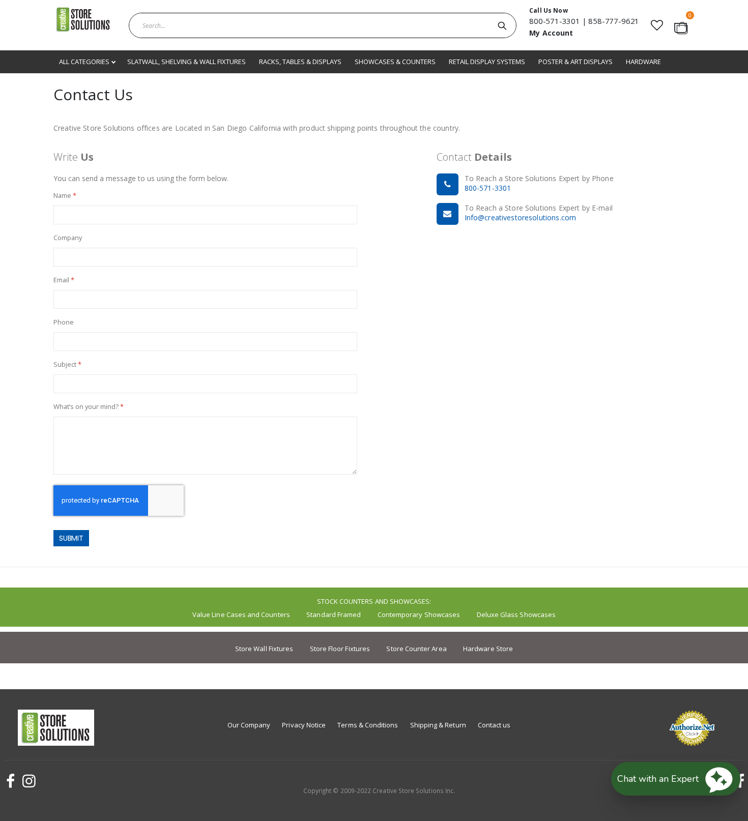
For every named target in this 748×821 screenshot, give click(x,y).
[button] (656, 25)
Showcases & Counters (395, 61)
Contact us (494, 724)
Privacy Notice (304, 724)
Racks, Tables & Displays (300, 61)
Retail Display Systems (487, 61)
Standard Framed (333, 614)
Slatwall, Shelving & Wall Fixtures (186, 61)
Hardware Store (488, 648)
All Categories (85, 61)
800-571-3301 (554, 21)
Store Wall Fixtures (264, 648)
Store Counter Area (416, 648)
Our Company (249, 724)
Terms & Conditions (367, 724)
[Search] (502, 25)
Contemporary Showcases (419, 614)
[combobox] (322, 25)
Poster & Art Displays (575, 61)
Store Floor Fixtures (340, 648)
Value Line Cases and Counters (241, 614)
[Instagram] (27, 780)
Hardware (643, 61)
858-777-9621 (613, 21)
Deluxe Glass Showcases (516, 614)
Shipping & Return (438, 724)
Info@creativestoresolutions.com (521, 217)
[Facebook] (9, 780)
